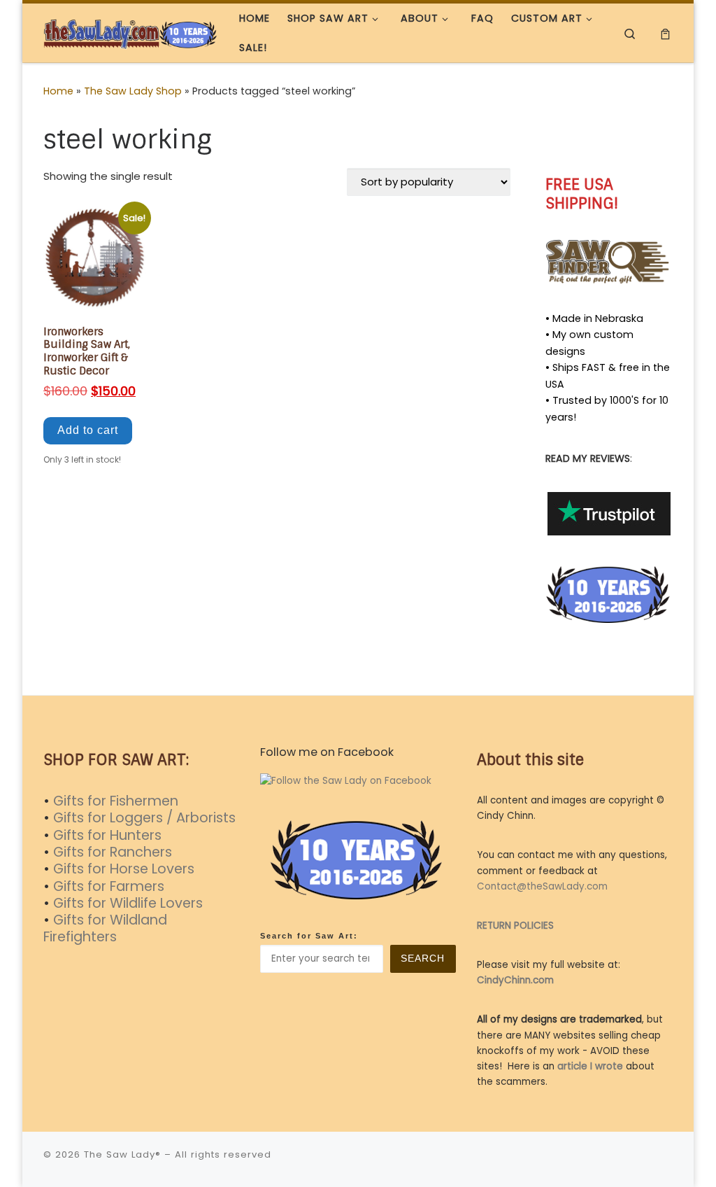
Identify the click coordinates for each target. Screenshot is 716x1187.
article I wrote (590, 1066)
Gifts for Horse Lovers (123, 868)
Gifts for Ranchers (112, 852)
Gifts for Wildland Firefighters (105, 928)
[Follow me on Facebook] (608, 132)
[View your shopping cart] (665, 33)
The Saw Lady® (122, 1154)
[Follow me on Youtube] (648, 132)
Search (423, 958)
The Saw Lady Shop (133, 91)
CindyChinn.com (515, 980)
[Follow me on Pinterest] (669, 132)
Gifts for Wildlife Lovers (128, 903)
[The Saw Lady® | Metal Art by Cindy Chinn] (130, 32)
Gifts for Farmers (108, 886)
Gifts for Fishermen (115, 801)
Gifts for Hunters (107, 835)
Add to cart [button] (87, 430)
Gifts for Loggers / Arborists (144, 817)
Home (58, 91)
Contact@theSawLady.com (542, 886)
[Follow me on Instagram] (628, 132)
